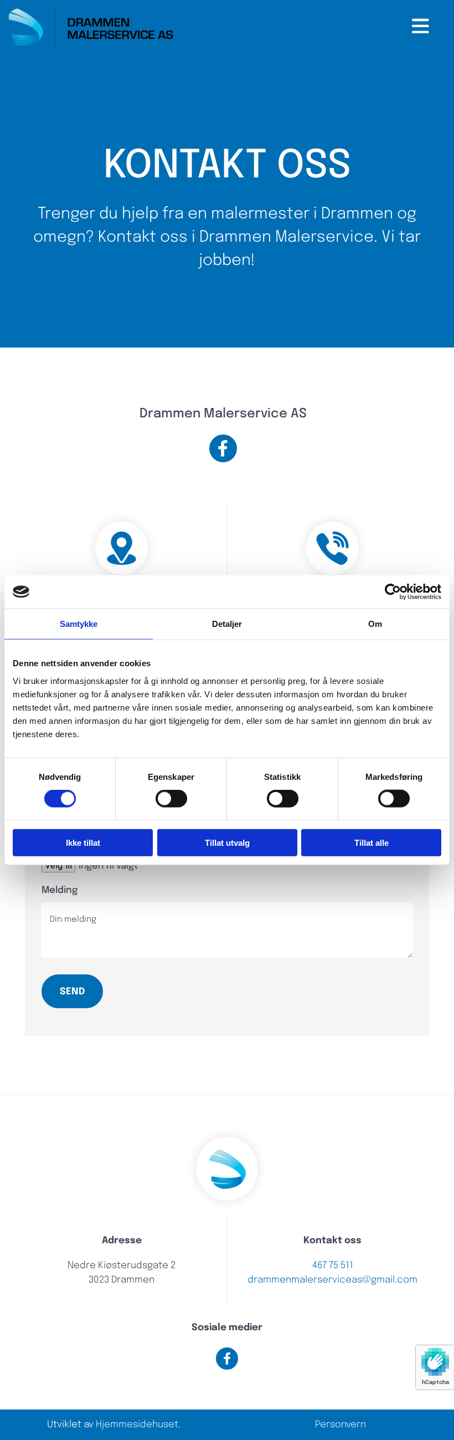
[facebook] (223, 448)
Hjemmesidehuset (137, 1424)
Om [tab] (375, 624)
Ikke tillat (83, 842)
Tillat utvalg (227, 842)
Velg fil (58, 865)
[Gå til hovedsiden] (91, 27)
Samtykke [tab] (79, 624)
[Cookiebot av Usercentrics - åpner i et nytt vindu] (392, 592)
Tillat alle (371, 842)
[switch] (171, 799)
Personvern (340, 1424)
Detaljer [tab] (227, 624)
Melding (60, 890)
